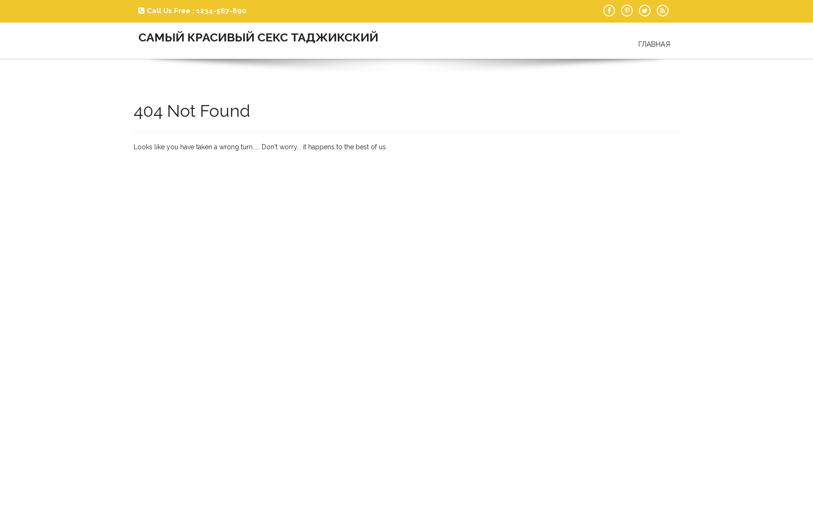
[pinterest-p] (627, 10)
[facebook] (609, 10)
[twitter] (645, 10)
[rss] (663, 10)
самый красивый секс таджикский (258, 37)
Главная (654, 44)
